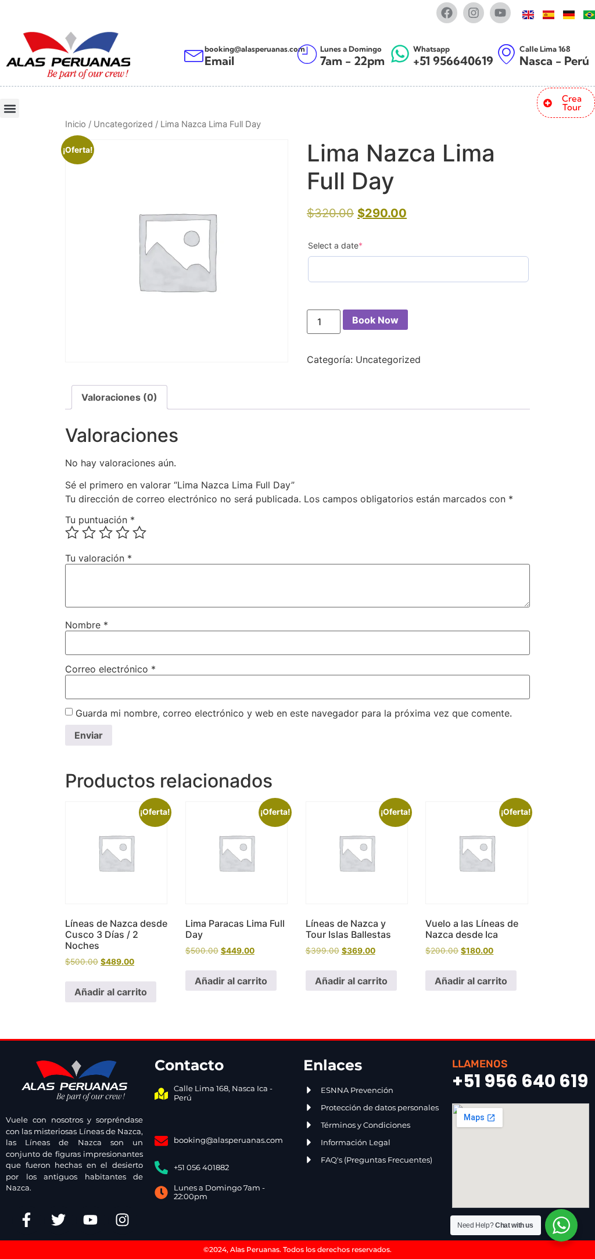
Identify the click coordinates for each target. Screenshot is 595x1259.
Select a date (335, 245)
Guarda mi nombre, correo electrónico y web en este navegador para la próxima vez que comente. (294, 713)
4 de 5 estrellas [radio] (123, 532)
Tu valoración (98, 558)
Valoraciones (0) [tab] (119, 397)
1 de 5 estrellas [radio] (72, 532)
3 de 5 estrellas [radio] (106, 532)
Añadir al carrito (110, 992)
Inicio (75, 124)
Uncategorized (123, 124)
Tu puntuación (100, 519)
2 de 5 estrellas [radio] (89, 532)
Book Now (375, 320)
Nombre (86, 625)
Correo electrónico (110, 669)
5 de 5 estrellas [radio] (139, 532)
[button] (9, 108)
